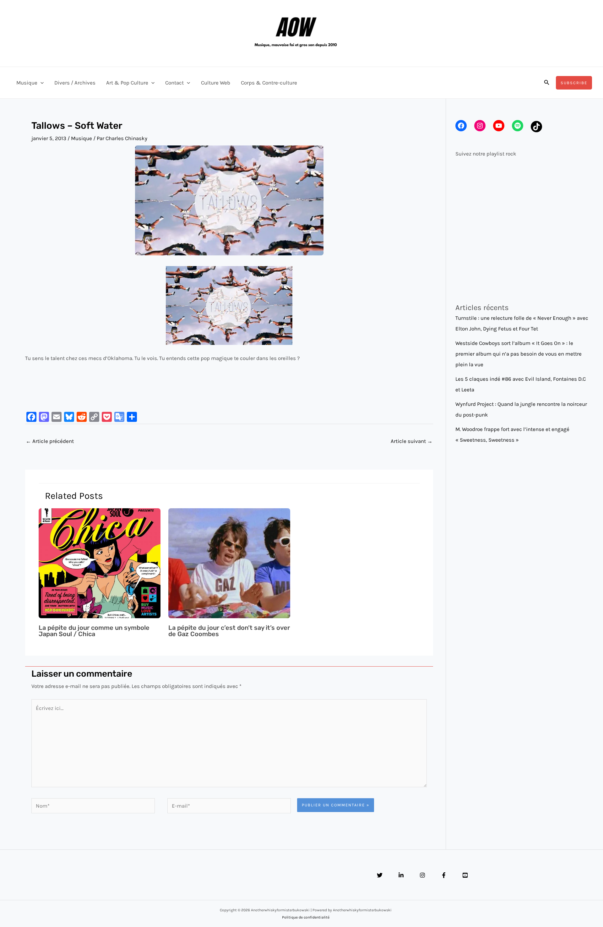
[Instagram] (422, 875)
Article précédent (50, 441)
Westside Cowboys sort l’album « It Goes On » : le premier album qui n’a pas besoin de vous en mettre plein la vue (518, 354)
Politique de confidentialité (305, 917)
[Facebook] (444, 875)
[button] (40, 82)
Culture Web (215, 82)
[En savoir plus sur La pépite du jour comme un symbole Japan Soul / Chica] (99, 562)
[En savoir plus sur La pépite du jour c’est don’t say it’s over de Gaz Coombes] (229, 562)
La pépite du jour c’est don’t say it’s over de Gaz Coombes (229, 631)
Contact (174, 82)
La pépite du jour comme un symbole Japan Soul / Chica (94, 631)
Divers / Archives (74, 82)
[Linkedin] (401, 875)
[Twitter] (380, 875)
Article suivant (411, 441)
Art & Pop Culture (127, 82)
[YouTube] (465, 875)
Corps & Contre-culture (269, 82)
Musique (26, 82)
